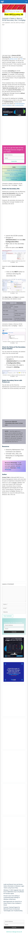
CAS (21, 59)
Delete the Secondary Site (14, 170)
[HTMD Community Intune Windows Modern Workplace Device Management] (2, 1)
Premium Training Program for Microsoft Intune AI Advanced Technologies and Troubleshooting (13, 909)
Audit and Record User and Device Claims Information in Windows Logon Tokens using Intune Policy (14, 886)
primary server (13, 59)
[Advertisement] (14, 40)
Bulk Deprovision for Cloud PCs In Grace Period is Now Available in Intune (13, 903)
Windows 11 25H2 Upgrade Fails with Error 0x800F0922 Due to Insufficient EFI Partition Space (14, 891)
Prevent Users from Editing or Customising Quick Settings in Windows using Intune (12, 897)
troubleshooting (19, 105)
